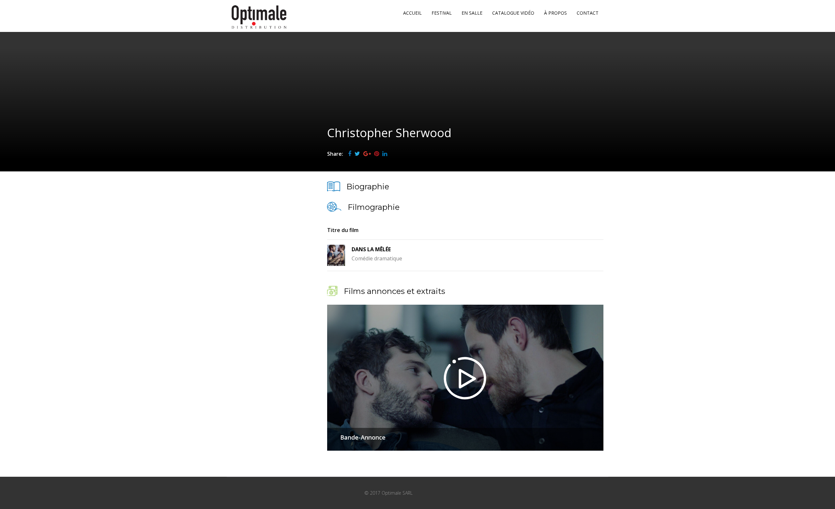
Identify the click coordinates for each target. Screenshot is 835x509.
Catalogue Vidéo (513, 13)
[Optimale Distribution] (259, 17)
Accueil (412, 13)
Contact (588, 13)
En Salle (472, 13)
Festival (442, 13)
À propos (555, 13)
